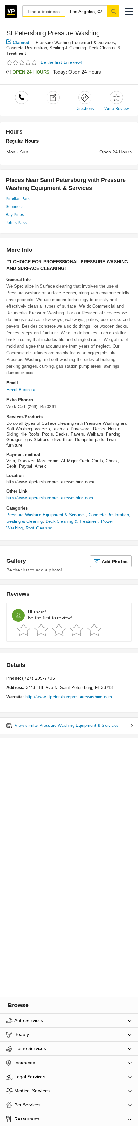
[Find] (113, 11)
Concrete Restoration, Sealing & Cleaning (46, 47)
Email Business (21, 389)
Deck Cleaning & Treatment (72, 521)
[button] (129, 11)
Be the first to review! (61, 62)
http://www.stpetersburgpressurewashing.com (49, 498)
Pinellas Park (18, 198)
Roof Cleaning (39, 528)
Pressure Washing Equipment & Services (75, 42)
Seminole (14, 206)
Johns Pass (16, 222)
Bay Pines (15, 214)
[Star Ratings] (22, 63)
